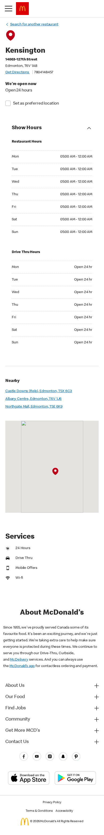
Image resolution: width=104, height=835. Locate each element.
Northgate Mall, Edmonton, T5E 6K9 (33, 407)
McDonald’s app (22, 666)
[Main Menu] (8, 8)
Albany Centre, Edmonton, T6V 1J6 (33, 399)
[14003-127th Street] (55, 471)
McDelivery (19, 660)
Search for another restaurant (34, 24)
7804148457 (44, 72)
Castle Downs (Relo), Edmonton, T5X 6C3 (38, 391)
